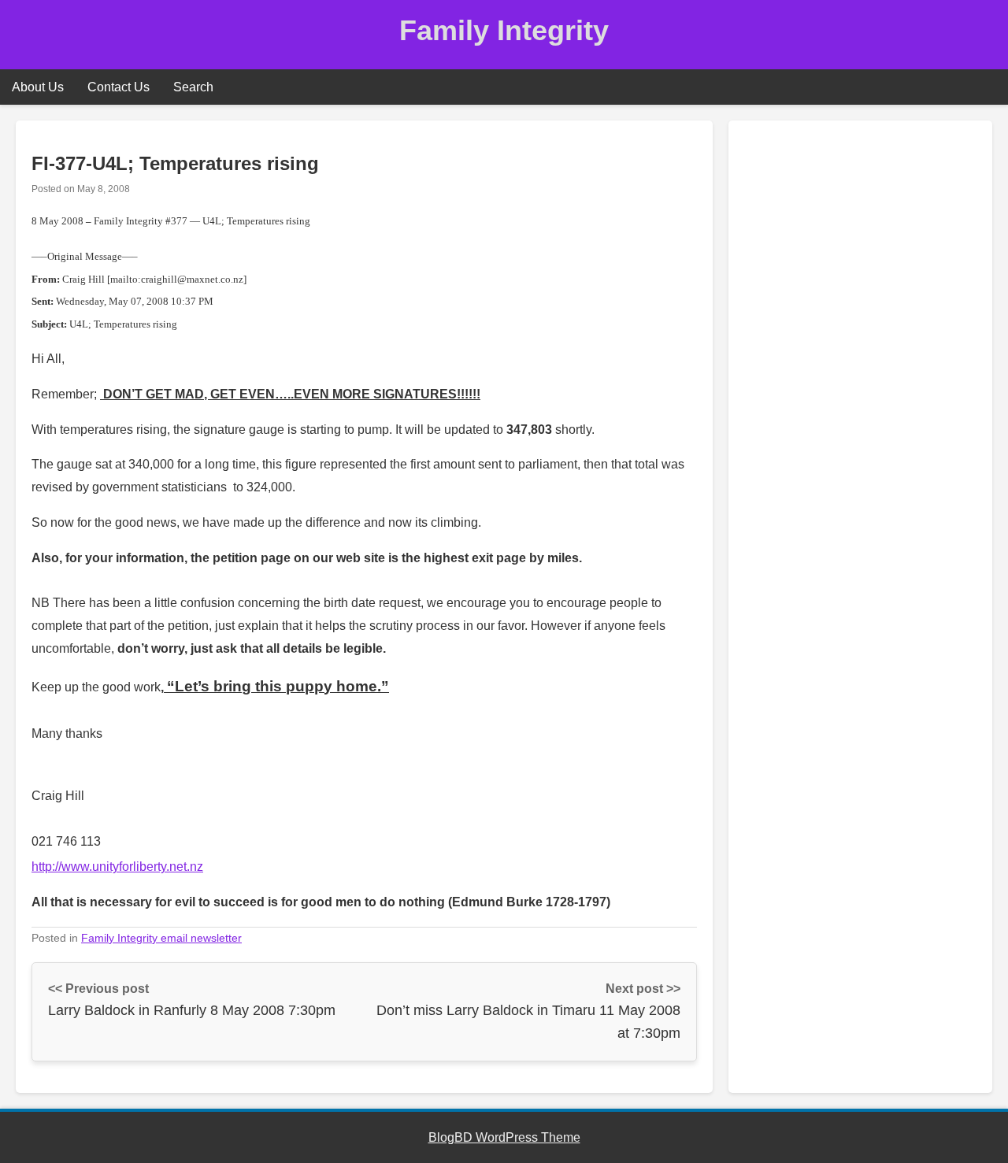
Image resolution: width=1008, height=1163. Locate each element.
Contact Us (118, 87)
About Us (38, 87)
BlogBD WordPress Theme (504, 1137)
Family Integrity (504, 30)
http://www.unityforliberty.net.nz (117, 866)
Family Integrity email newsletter (161, 938)
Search (193, 87)
